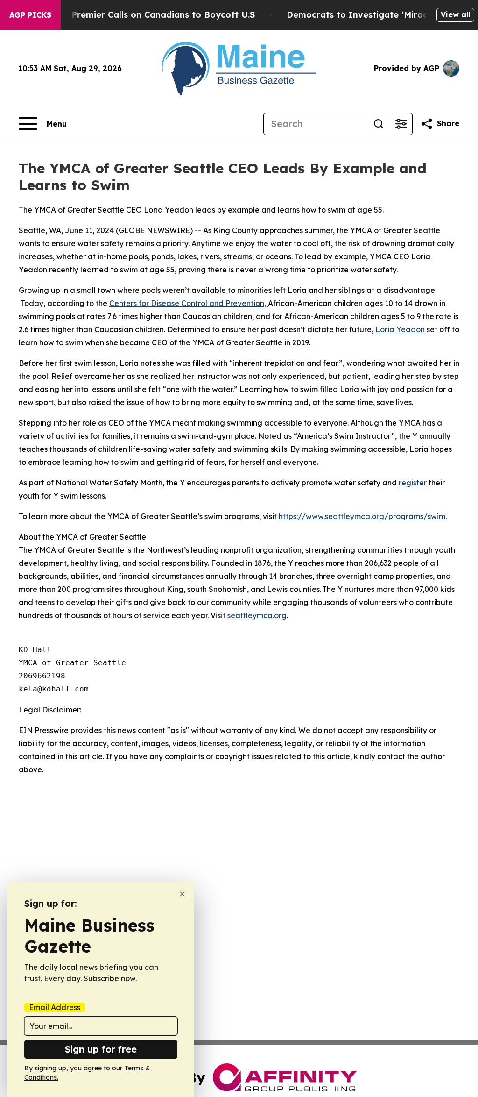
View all (455, 14)
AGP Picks (30, 15)
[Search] (378, 124)
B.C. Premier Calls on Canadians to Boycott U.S (154, 14)
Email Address (54, 1007)
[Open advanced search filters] (401, 124)
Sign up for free (101, 1049)
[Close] (182, 894)
